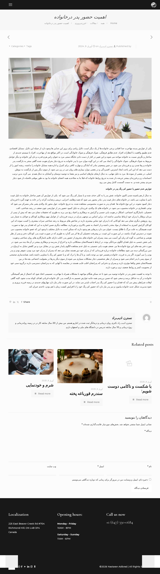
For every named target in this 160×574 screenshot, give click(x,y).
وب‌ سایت (51, 466)
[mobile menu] (10, 4)
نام (149, 466)
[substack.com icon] (35, 566)
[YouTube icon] (25, 566)
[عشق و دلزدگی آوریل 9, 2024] (157, 561)
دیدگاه (148, 431)
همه (102, 23)
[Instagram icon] (31, 566)
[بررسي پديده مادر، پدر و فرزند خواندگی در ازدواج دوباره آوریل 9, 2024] (2, 561)
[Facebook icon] (21, 566)
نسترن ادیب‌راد (106, 46)
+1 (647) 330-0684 (119, 522)
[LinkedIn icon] (28, 566)
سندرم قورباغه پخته (86, 393)
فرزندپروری (80, 23)
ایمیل (101, 466)
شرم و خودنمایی (40, 385)
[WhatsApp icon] (19, 566)
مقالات (93, 23)
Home (113, 23)
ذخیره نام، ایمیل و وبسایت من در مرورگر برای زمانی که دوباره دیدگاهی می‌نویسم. (110, 479)
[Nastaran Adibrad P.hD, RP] (154, 4)
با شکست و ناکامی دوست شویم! (130, 388)
